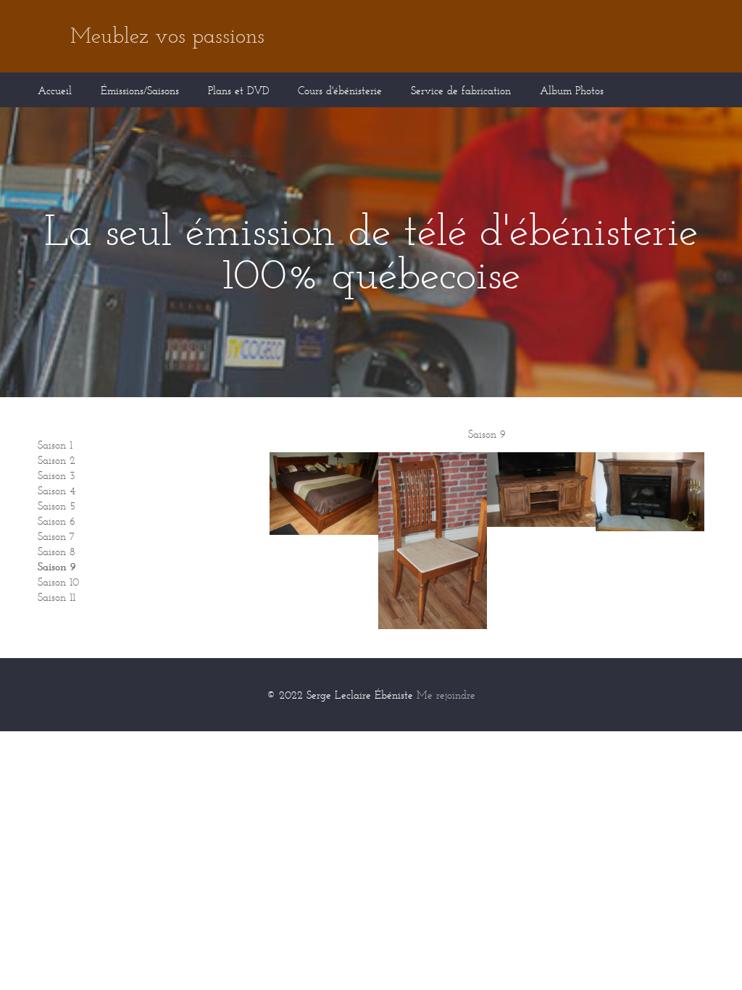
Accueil (55, 90)
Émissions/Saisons (140, 90)
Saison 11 (56, 597)
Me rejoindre (446, 695)
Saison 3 (56, 475)
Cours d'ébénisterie (340, 90)
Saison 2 (56, 460)
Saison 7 (56, 536)
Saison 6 (56, 521)
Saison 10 (58, 581)
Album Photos (572, 90)
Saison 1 (55, 445)
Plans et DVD (238, 90)
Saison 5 (56, 505)
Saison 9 (57, 566)
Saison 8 (56, 551)
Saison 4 (56, 490)
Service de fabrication (461, 90)
